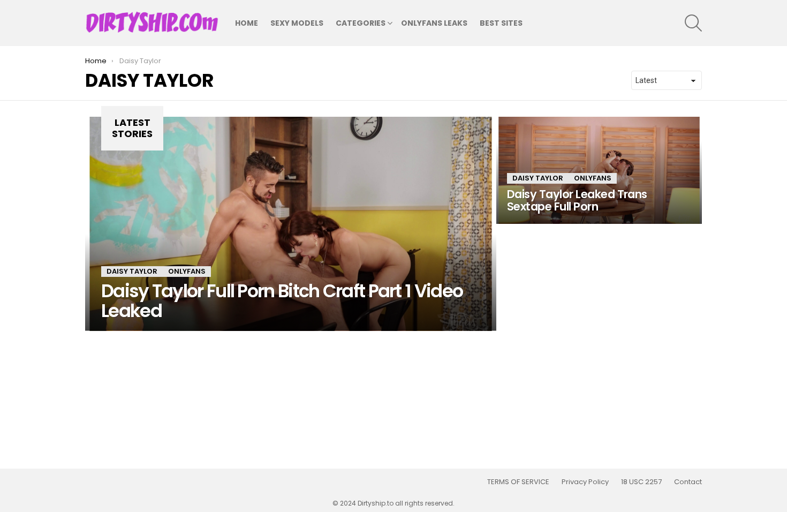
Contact (688, 482)
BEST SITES (501, 23)
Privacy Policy (585, 482)
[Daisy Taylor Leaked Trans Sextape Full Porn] (599, 170)
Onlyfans (187, 271)
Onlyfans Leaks (434, 23)
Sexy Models (296, 23)
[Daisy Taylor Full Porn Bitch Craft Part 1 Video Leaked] (290, 224)
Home (246, 23)
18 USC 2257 (641, 482)
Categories (360, 23)
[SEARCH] (693, 23)
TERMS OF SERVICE (518, 482)
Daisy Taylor (132, 271)
